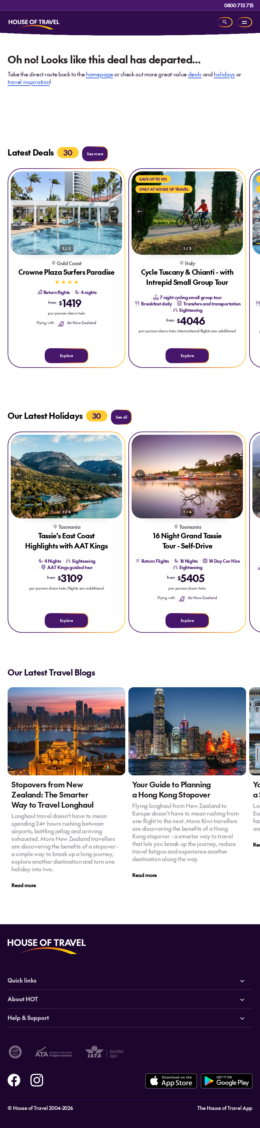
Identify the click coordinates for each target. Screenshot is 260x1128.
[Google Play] (226, 1081)
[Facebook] (14, 1079)
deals (195, 74)
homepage (99, 74)
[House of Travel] (34, 22)
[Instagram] (36, 1079)
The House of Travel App (224, 1107)
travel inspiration (28, 82)
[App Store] (171, 1081)
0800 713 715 (239, 5)
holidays (224, 74)
